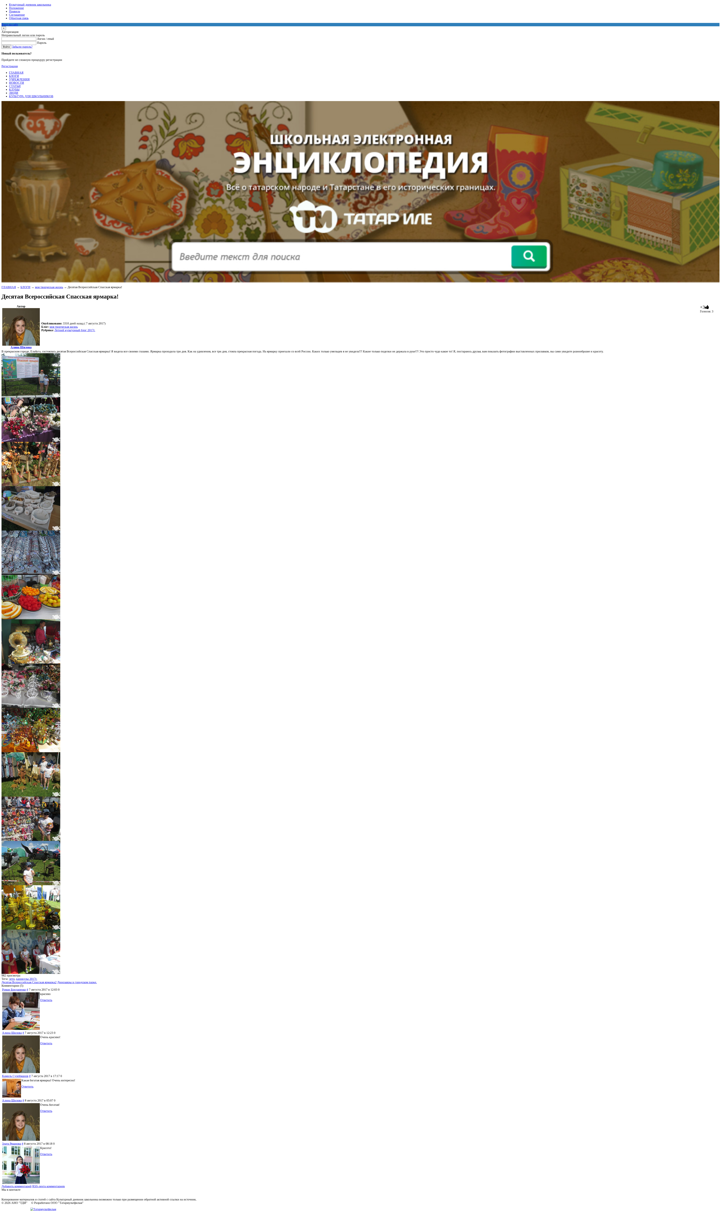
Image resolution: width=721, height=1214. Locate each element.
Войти (6, 46)
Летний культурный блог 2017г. (74, 330)
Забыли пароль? (22, 46)
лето (12, 978)
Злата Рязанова (11, 1143)
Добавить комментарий (17, 1186)
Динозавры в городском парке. (77, 982)
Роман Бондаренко (14, 989)
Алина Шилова (21, 347)
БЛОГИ (25, 287)
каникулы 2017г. (26, 978)
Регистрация (10, 66)
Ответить (46, 1000)
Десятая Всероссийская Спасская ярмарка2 (29, 982)
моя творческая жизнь (49, 287)
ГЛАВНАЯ (9, 287)
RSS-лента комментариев (48, 1186)
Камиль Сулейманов (15, 1076)
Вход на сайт (10, 24)
